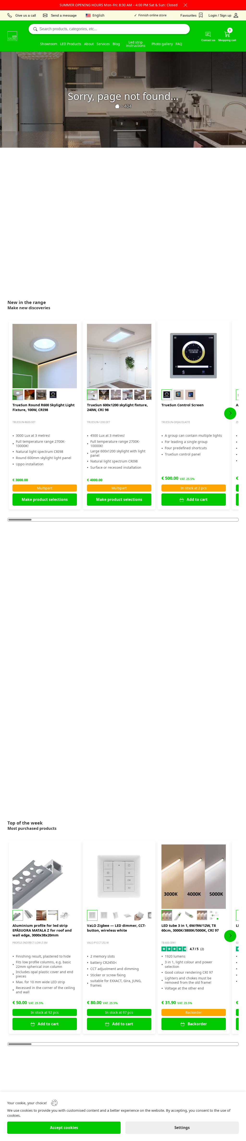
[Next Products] (230, 413)
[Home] (117, 106)
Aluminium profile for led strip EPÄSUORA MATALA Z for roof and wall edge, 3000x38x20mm (42, 930)
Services (103, 44)
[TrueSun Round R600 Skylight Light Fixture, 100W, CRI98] (44, 356)
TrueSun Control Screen (182, 404)
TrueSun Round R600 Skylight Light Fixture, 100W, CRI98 (43, 407)
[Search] (109, 29)
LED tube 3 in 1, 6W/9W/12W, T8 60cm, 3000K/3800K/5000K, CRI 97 (190, 928)
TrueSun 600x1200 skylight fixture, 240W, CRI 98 (117, 407)
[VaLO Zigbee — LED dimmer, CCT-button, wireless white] (119, 876)
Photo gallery (162, 44)
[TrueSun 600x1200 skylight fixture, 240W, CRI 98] (119, 356)
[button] (44, 394)
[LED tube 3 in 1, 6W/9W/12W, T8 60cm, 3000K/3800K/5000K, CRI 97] (193, 876)
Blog (116, 44)
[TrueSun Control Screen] (193, 356)
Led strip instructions (135, 44)
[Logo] (12, 36)
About (89, 44)
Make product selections (45, 499)
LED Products (70, 44)
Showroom (48, 44)
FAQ (179, 44)
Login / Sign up (220, 15)
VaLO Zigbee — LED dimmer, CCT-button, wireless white (116, 928)
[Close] (185, 5)
